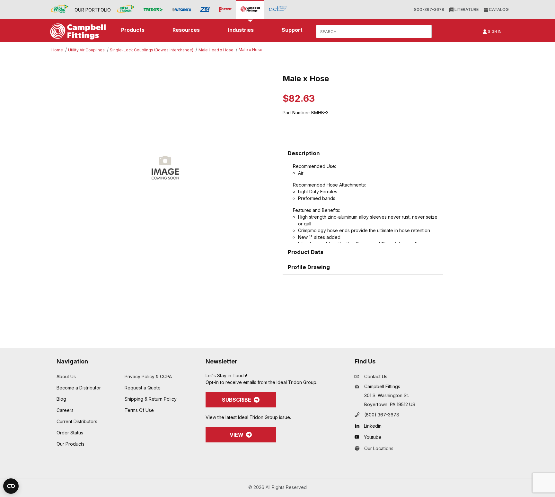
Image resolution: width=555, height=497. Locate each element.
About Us (66, 376)
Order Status (70, 432)
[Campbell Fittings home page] (76, 31)
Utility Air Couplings (86, 50)
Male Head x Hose (215, 50)
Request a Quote (143, 387)
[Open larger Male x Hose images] (165, 167)
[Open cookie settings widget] (11, 486)
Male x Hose (250, 49)
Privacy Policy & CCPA (148, 376)
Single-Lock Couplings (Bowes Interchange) (151, 50)
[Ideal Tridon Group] (59, 9)
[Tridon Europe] (153, 9)
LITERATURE (466, 9)
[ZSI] (205, 9)
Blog (61, 399)
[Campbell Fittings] (250, 9)
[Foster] (225, 9)
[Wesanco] (181, 9)
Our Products (70, 444)
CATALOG (498, 9)
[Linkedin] (359, 426)
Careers (65, 410)
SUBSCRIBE (236, 400)
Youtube (373, 437)
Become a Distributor (79, 387)
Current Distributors (77, 421)
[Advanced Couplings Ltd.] (277, 9)
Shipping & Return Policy (151, 399)
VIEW (236, 435)
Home (57, 50)
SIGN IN (494, 31)
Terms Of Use (139, 410)
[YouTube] (359, 437)
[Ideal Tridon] (126, 9)
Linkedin (373, 426)
